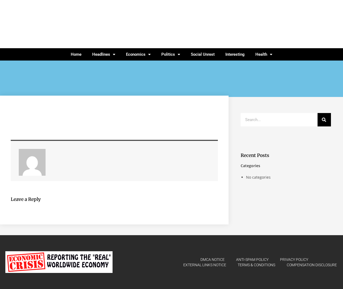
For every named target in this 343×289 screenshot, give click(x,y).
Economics (136, 54)
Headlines (101, 54)
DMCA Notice (212, 259)
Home (76, 54)
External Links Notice (204, 265)
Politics (168, 54)
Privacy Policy (294, 259)
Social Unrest (203, 54)
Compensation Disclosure (312, 265)
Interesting (235, 54)
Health (261, 54)
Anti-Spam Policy (252, 259)
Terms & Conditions (256, 265)
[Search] (324, 119)
